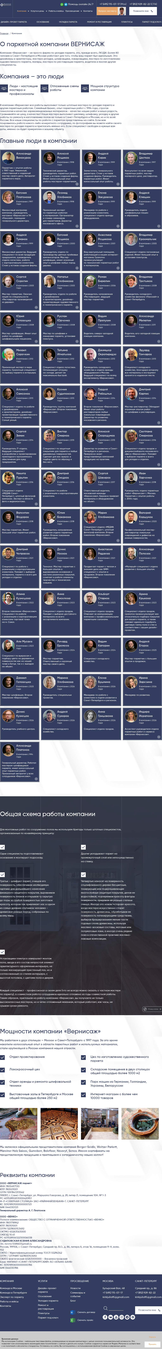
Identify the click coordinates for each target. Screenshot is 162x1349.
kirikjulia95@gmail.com (116, 1297)
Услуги (42, 1281)
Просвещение (72, 11)
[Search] (105, 1308)
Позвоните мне (141, 11)
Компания (21, 11)
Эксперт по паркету (12, 1297)
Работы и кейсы (56, 11)
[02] (60, 1124)
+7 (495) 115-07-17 (110, 4)
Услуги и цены (37, 11)
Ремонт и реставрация (99, 22)
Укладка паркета (68, 22)
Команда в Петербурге (13, 1293)
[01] (20, 1124)
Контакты (88, 11)
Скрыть (152, 1337)
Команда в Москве (11, 1288)
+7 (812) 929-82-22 (140, 4)
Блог (73, 1301)
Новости (75, 1288)
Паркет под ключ (151, 22)
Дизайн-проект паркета (14, 22)
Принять (152, 1344)
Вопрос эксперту (107, 11)
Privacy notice (153, 1009)
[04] (142, 1124)
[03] (101, 1124)
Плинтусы (126, 22)
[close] (160, 1009)
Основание (43, 22)
